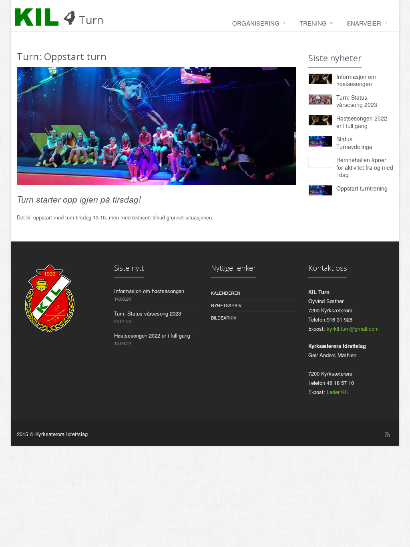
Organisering (255, 23)
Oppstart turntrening (362, 188)
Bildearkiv (223, 317)
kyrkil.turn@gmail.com (353, 328)
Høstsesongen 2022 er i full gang (361, 122)
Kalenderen (225, 293)
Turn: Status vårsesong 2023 (356, 101)
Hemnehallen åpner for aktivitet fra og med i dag (364, 167)
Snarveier (364, 23)
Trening (313, 23)
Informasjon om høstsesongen (356, 80)
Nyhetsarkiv (226, 305)
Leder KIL (338, 392)
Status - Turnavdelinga (354, 143)
